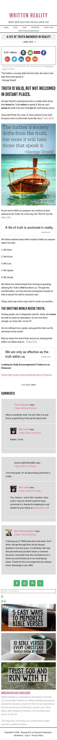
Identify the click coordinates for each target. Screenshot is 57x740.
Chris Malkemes (21, 405)
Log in (27, 735)
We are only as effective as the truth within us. (26, 354)
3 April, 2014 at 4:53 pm (25, 466)
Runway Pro (26, 732)
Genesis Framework (42, 732)
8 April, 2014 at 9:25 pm (25, 534)
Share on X (46, 232)
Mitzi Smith (24, 429)
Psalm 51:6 (31, 342)
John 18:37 (49, 118)
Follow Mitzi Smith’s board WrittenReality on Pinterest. (26, 375)
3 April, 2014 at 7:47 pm (30, 491)
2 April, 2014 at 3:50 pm (30, 433)
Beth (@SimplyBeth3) (24, 531)
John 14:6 (5, 217)
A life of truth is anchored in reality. (29, 227)
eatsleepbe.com (40, 508)
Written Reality (28, 15)
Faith (33, 385)
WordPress (18, 735)
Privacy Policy (37, 735)
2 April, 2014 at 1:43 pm (25, 408)
